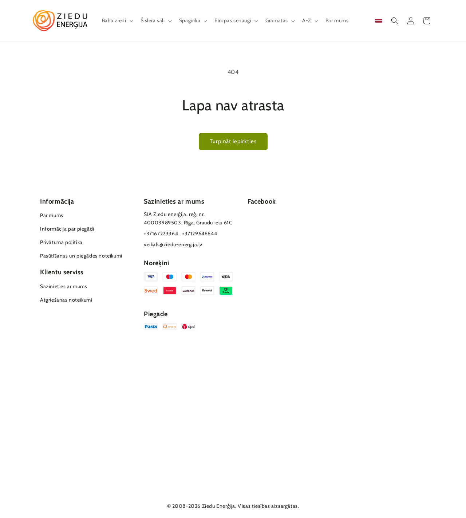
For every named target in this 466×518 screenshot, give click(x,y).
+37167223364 (161, 233)
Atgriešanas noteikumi (66, 300)
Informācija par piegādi (67, 228)
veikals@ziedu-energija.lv (173, 244)
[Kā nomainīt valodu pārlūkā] (379, 21)
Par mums (51, 215)
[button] (117, 20)
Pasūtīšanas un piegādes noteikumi (81, 255)
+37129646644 (199, 233)
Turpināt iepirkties (233, 141)
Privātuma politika (61, 242)
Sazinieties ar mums (63, 286)
